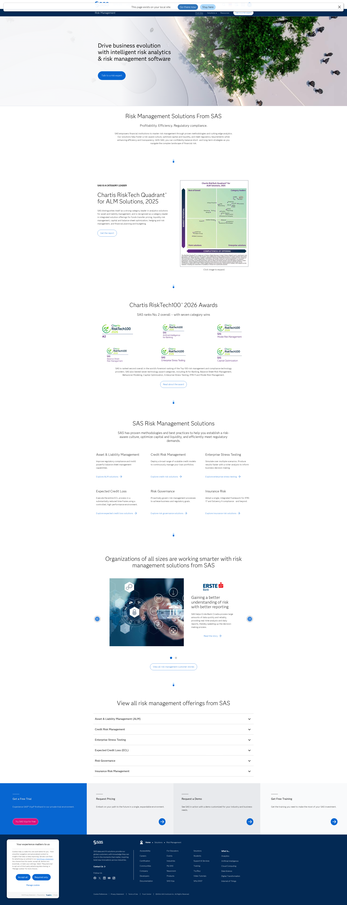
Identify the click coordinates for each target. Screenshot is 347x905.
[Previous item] (97, 619)
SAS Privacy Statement (45, 859)
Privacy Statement (117, 894)
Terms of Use (133, 894)
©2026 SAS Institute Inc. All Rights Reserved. (172, 894)
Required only (41, 877)
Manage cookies (33, 885)
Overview (199, 13)
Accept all (23, 877)
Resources (224, 13)
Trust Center (146, 894)
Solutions (211, 13)
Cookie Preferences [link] (100, 894)
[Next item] (249, 619)
